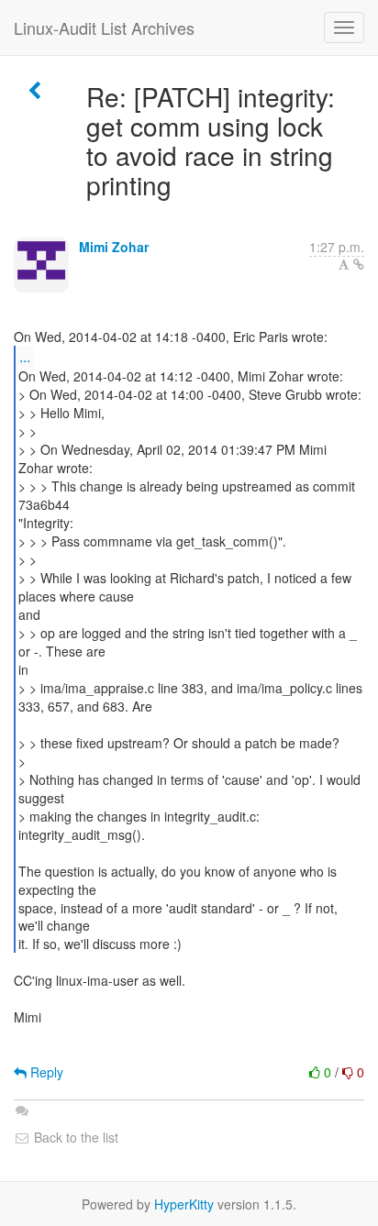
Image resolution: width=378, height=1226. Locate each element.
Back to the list (74, 1137)
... (24, 356)
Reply (45, 1072)
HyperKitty (184, 1204)
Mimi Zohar (114, 246)
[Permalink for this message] (358, 264)
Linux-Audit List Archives (104, 27)
